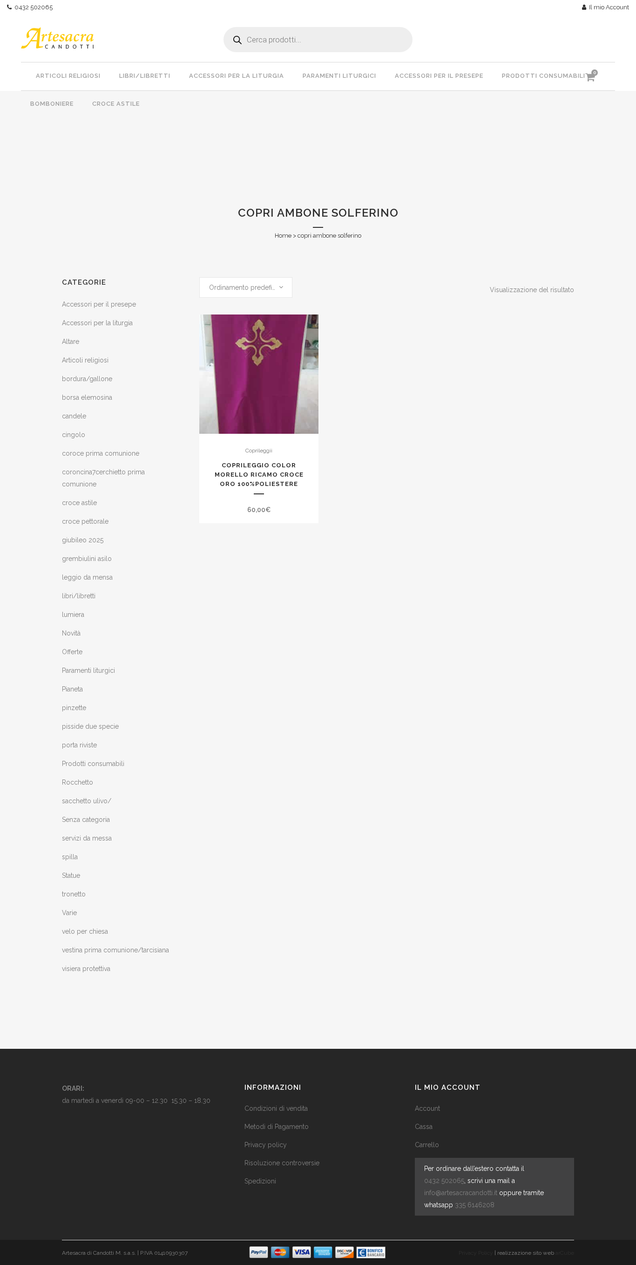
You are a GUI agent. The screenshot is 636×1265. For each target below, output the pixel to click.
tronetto (74, 894)
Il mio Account (607, 7)
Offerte (72, 652)
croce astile (79, 502)
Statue (71, 875)
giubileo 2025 (82, 540)
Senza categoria (86, 819)
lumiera (73, 614)
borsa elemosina (87, 397)
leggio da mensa (87, 577)
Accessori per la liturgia (97, 323)
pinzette (74, 707)
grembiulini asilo (87, 558)
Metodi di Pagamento (276, 1126)
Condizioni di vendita (276, 1108)
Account (427, 1108)
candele (74, 416)
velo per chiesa (85, 931)
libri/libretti (78, 596)
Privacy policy (265, 1145)
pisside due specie (90, 726)
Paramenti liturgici (88, 670)
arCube (564, 1253)
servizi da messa (87, 838)
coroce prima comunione (100, 453)
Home (283, 235)
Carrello (427, 1145)
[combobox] (245, 287)
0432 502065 (32, 7)
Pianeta (72, 689)
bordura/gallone (87, 379)
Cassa (424, 1126)
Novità (71, 633)
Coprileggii (258, 450)
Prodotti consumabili (93, 763)
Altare (70, 341)
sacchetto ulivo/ (86, 801)
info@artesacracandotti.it (460, 1193)
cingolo (73, 434)
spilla (70, 857)
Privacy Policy (476, 1253)
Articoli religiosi (85, 360)
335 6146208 (474, 1205)
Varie (69, 912)
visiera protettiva (86, 968)
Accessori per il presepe (99, 304)
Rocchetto (77, 782)
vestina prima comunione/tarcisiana (115, 950)
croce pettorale (85, 521)
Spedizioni (260, 1181)
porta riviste (79, 745)
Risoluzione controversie (281, 1163)
